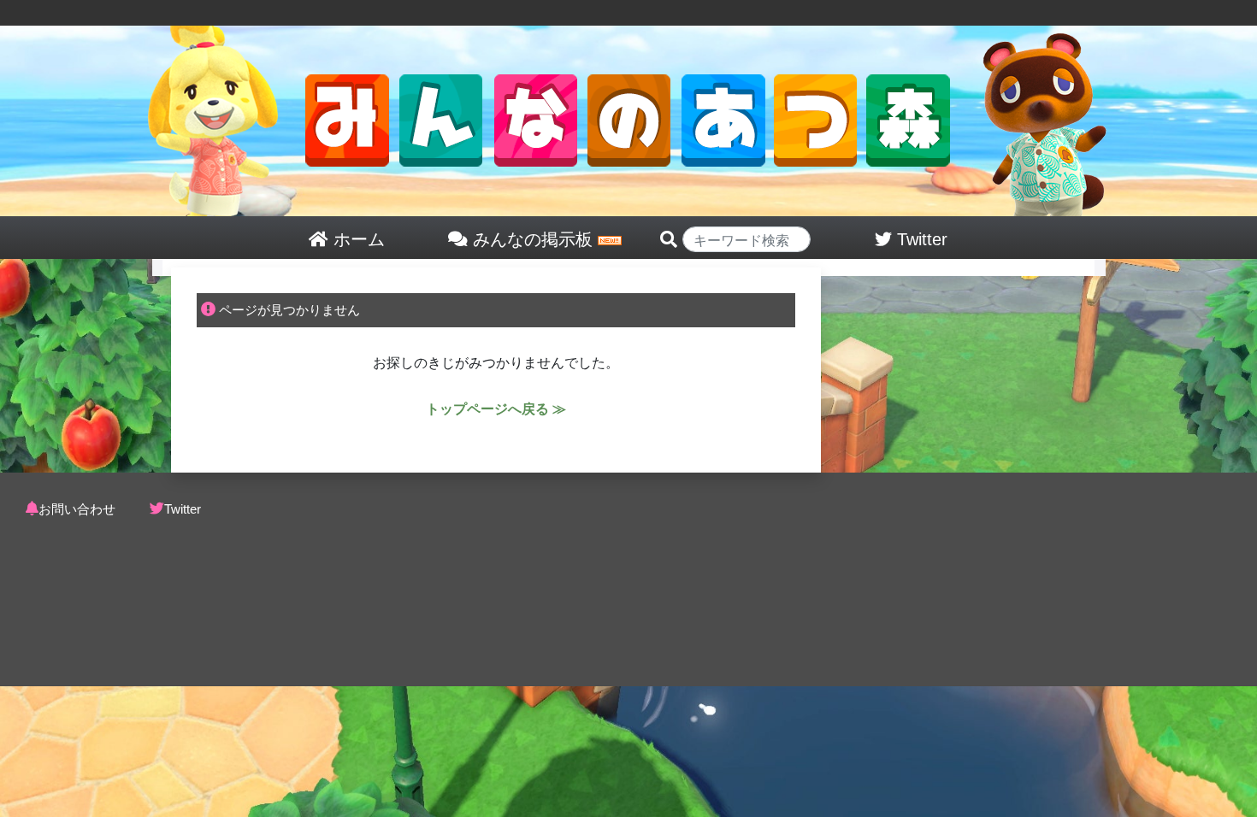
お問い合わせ (76, 509)
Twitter (182, 509)
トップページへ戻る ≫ (496, 409)
